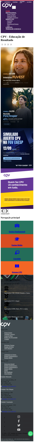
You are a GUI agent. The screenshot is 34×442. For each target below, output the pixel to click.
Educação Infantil (9, 364)
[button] (30, 433)
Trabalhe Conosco (12, 17)
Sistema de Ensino (12, 24)
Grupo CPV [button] (10, 19)
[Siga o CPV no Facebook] (19, 421)
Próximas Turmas (9, 345)
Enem (6, 370)
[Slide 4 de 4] (11, 44)
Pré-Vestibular (8, 372)
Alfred (29, 2)
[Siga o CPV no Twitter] (19, 425)
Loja (8, 25)
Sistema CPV (22, 2)
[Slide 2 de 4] (5, 44)
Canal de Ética (11, 16)
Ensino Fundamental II (10, 356)
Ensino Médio (8, 358)
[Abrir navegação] (14, 7)
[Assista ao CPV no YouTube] (19, 429)
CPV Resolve (8, 348)
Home (8, 11)
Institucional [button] (11, 13)
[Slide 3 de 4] (8, 44)
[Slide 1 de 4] (2, 44)
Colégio (15, 2)
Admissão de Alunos (10, 354)
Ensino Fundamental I (10, 365)
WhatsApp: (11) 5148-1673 (9, 386)
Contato (9, 27)
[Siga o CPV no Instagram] (19, 416)
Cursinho (7, 2)
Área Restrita (8, 374)
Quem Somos (11, 14)
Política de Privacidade (10, 337)
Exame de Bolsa (9, 347)
